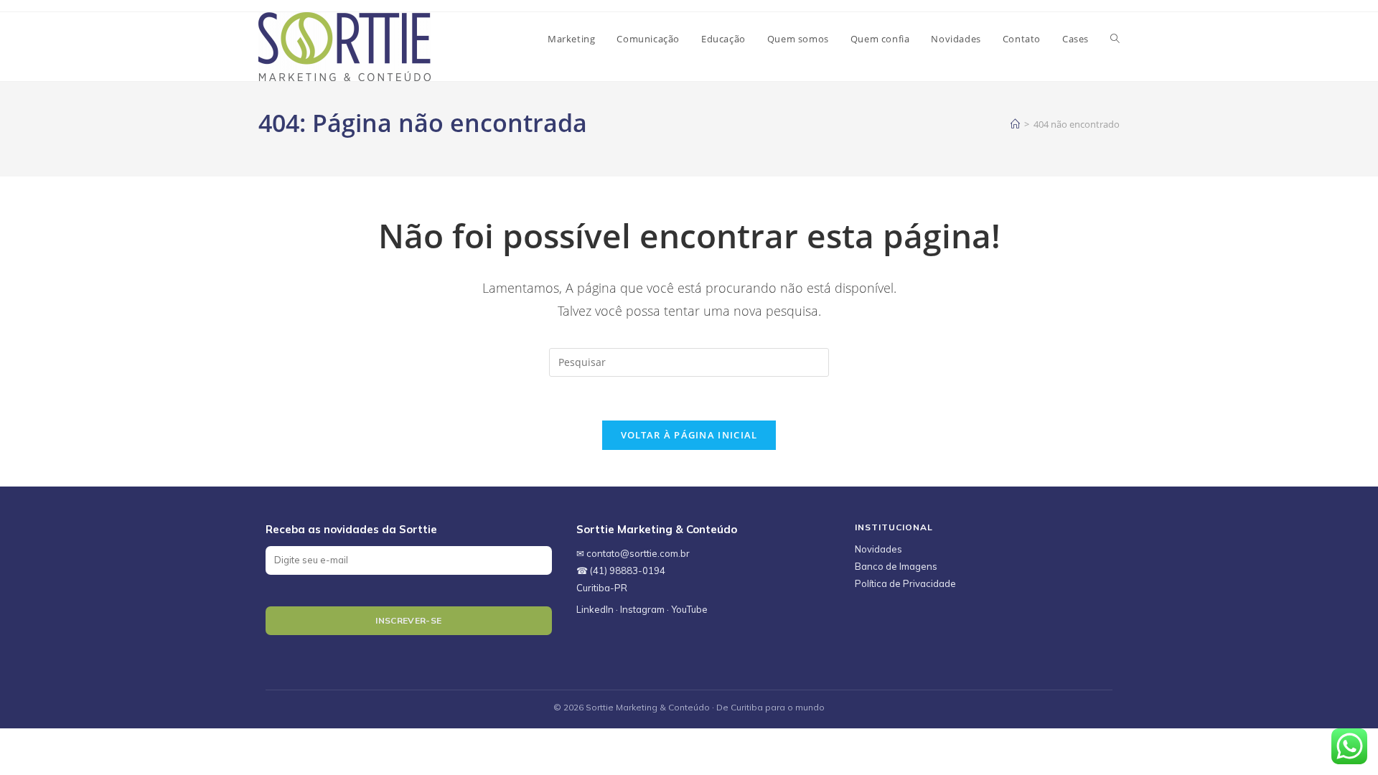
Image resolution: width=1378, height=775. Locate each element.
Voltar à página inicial (689, 434)
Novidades (878, 549)
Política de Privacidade (905, 583)
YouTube (689, 609)
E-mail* (409, 557)
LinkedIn (595, 609)
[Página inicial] (1015, 124)
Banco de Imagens (896, 566)
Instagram (642, 609)
